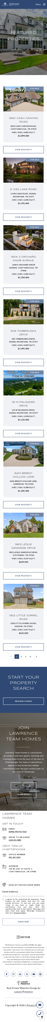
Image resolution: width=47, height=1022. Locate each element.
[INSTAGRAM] (13, 974)
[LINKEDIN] (20, 974)
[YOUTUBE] (33, 974)
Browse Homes (23, 701)
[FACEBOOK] (6, 974)
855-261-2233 (14, 857)
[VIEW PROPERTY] (23, 147)
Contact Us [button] (23, 786)
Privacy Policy (20, 913)
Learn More (23, 794)
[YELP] (26, 974)
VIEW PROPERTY (23, 150)
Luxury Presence (23, 991)
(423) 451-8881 (15, 840)
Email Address (10, 891)
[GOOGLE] (40, 974)
